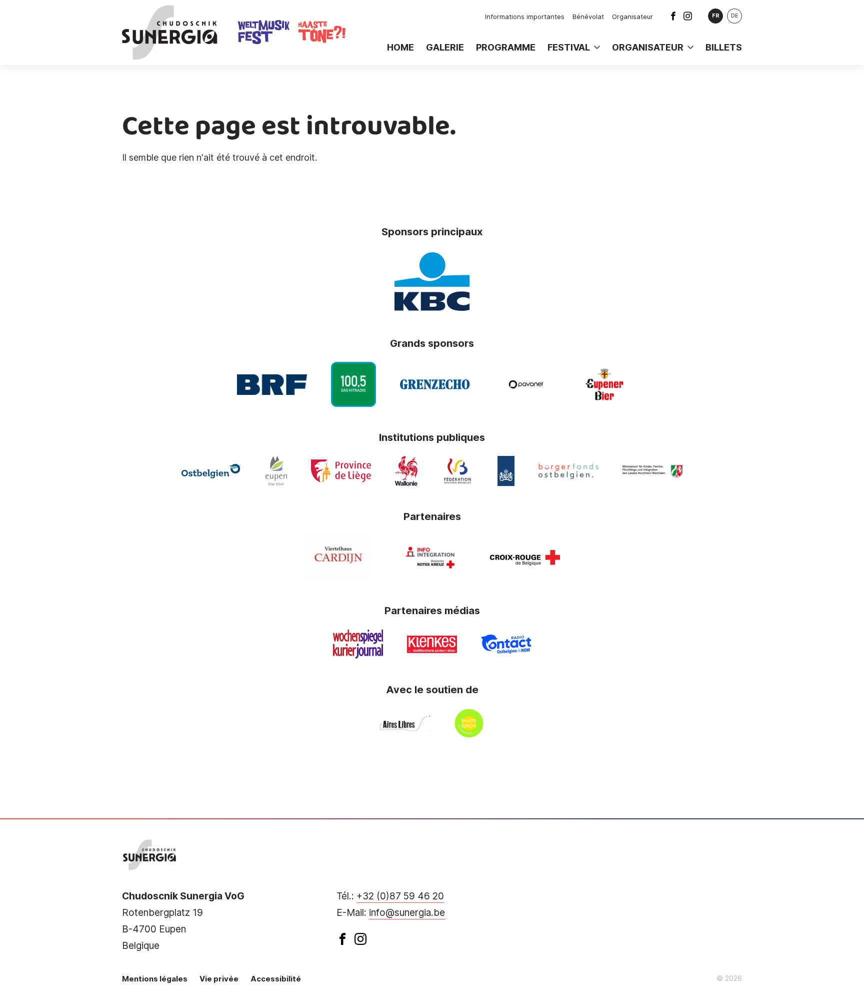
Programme (506, 47)
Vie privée (219, 978)
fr (716, 15)
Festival (569, 47)
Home (400, 47)
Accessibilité (275, 978)
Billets (724, 47)
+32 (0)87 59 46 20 (400, 896)
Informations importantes (524, 17)
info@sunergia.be (407, 912)
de (734, 15)
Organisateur (632, 17)
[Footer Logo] (150, 854)
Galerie (445, 47)
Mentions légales (155, 978)
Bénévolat (588, 17)
